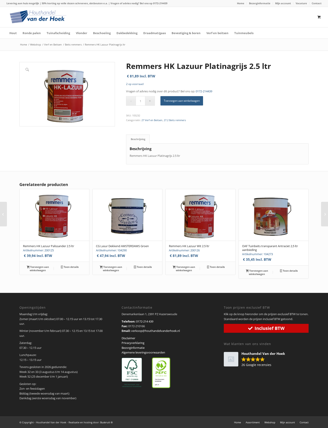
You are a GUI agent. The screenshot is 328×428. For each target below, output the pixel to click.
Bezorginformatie (259, 3)
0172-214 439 (144, 321)
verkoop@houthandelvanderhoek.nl (155, 331)
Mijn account (283, 3)
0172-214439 (160, 3)
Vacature (301, 3)
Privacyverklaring (133, 343)
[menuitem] (241, 3)
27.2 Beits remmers (175, 120)
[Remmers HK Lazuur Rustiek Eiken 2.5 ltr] (3, 214)
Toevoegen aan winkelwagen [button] (39, 268)
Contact (317, 3)
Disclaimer (128, 338)
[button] (256, 359)
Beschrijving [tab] (138, 139)
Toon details (71, 267)
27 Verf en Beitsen (151, 120)
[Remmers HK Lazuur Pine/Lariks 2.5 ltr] (324, 214)
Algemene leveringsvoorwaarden (143, 352)
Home (240, 3)
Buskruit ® (106, 422)
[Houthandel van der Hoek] (38, 16)
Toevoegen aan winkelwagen (182, 101)
